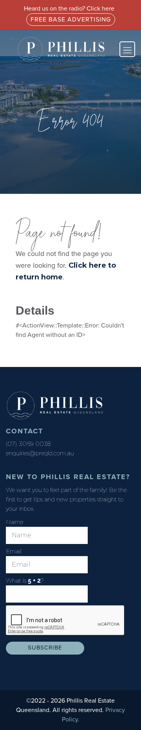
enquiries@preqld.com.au (40, 453)
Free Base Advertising (71, 19)
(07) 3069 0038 (28, 443)
